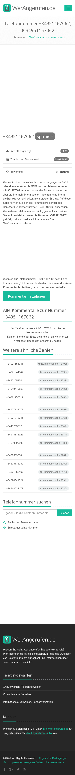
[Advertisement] (37, 90)
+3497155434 (36, 380)
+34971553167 (36, 472)
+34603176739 (36, 463)
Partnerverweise (55, 762)
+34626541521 (36, 480)
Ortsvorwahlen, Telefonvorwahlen (22, 686)
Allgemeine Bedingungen (53, 758)
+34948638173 (36, 488)
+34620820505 (36, 443)
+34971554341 (36, 363)
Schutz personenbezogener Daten (23, 762)
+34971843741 (36, 418)
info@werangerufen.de (55, 728)
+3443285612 (36, 426)
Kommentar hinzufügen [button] (26, 296)
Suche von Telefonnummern (24, 522)
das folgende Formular (39, 733)
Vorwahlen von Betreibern (17, 694)
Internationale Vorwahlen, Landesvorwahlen (28, 702)
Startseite (19, 37)
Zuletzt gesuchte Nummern (23, 527)
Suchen (64, 513)
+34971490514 (36, 397)
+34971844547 (36, 372)
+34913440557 (36, 388)
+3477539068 (36, 455)
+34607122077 (36, 409)
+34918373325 (36, 434)
